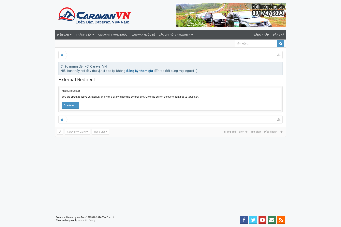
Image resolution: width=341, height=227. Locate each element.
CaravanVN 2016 (76, 131)
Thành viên (84, 34)
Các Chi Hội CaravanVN (174, 34)
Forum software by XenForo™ (86, 217)
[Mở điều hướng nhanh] (278, 55)
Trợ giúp (256, 131)
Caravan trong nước (112, 34)
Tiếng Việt (99, 131)
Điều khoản (270, 131)
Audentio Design (87, 220)
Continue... (70, 105)
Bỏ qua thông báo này (279, 66)
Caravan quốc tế (143, 34)
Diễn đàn (63, 34)
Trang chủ (230, 131)
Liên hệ (243, 131)
